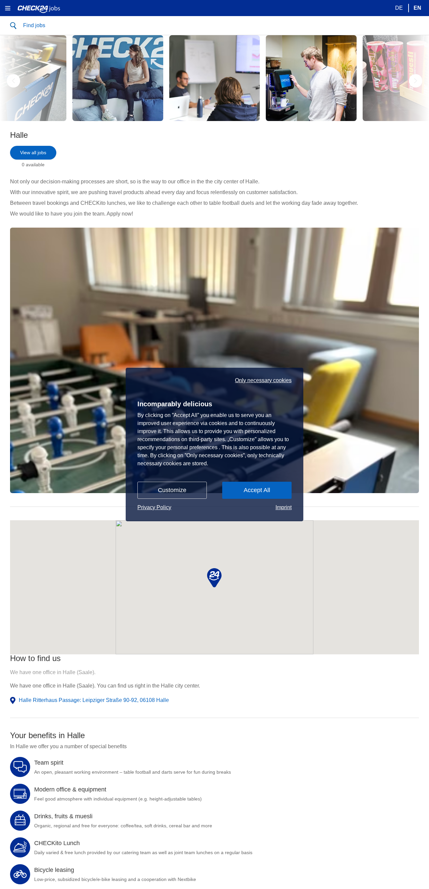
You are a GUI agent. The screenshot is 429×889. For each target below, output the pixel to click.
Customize (172, 490)
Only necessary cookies (263, 380)
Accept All (257, 490)
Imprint (283, 507)
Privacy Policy (154, 507)
